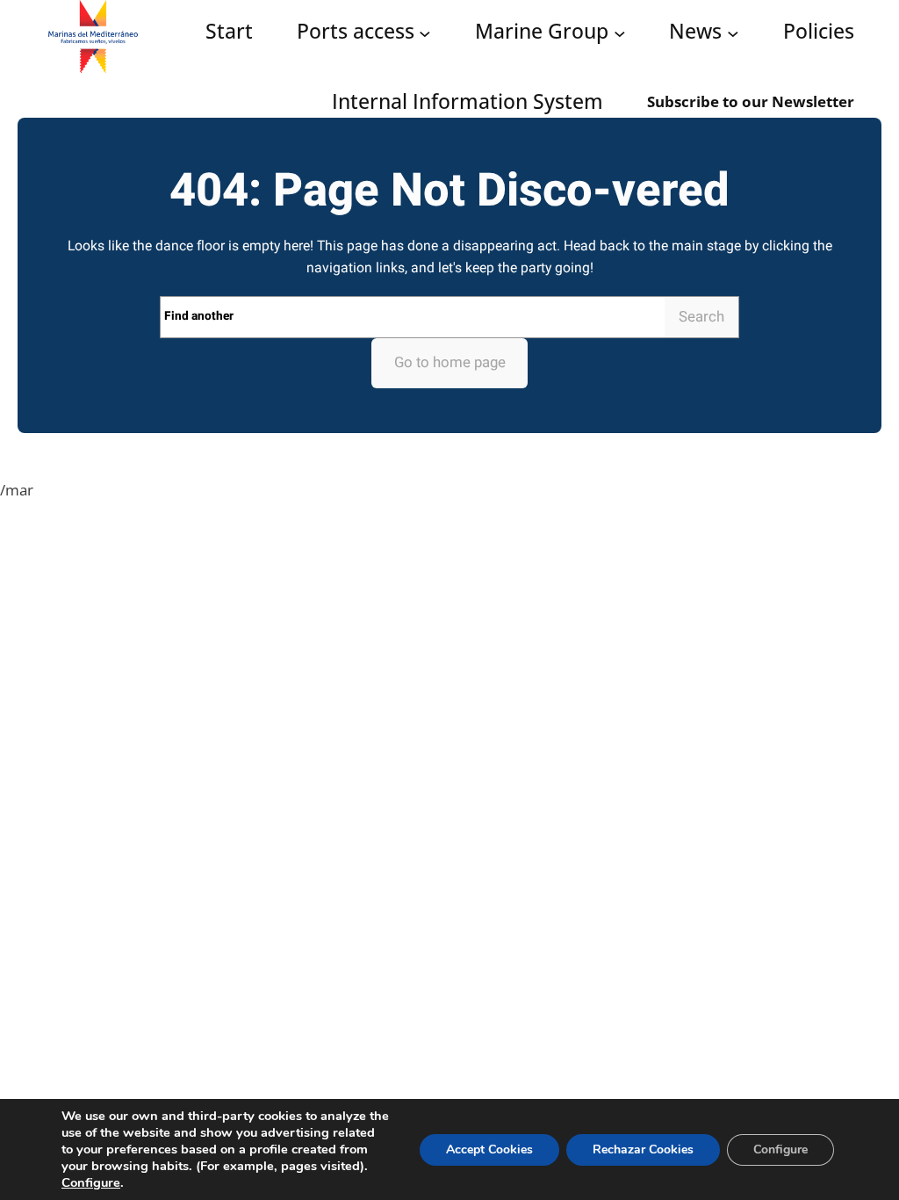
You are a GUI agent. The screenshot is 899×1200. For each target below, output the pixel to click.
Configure (90, 1182)
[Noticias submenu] (733, 32)
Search (701, 317)
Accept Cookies (489, 1149)
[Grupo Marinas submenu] (620, 32)
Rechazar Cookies (643, 1149)
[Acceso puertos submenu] (425, 32)
